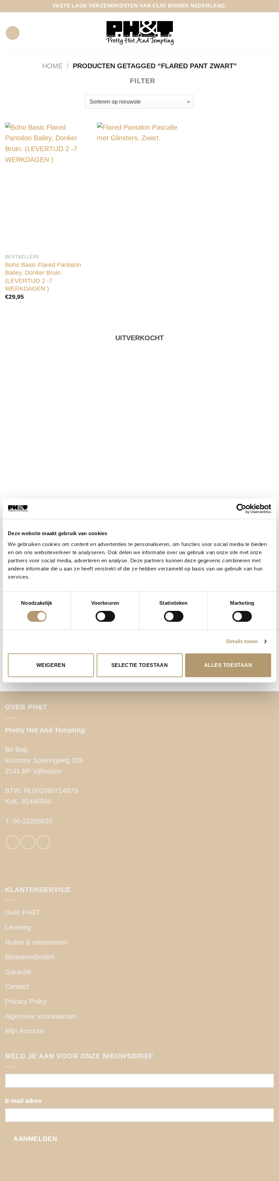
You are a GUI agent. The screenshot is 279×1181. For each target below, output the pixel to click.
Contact (17, 986)
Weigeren (51, 665)
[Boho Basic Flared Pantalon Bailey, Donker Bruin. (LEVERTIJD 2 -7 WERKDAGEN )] (47, 186)
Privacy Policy (26, 1001)
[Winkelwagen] (270, 32)
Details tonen (242, 641)
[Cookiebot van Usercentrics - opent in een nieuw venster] (241, 509)
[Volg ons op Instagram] (28, 842)
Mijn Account (24, 1031)
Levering (18, 927)
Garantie (18, 972)
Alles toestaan (228, 665)
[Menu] (12, 33)
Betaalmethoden (29, 957)
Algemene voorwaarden (41, 1016)
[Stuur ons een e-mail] (43, 842)
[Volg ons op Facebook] (13, 842)
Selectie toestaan (139, 665)
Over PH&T (22, 912)
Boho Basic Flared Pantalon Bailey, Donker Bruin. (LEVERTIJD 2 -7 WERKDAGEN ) (43, 276)
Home (52, 66)
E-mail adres (23, 1100)
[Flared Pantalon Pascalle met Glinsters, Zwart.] (139, 377)
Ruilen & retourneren (36, 942)
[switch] (105, 616)
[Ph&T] (139, 33)
